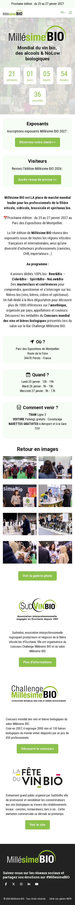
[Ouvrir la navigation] (70, 13)
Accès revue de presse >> (37, 179)
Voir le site (37, 825)
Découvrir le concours (37, 749)
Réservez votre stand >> (37, 142)
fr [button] (62, 12)
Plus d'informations (37, 662)
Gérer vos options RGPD (60, 898)
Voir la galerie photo (37, 576)
